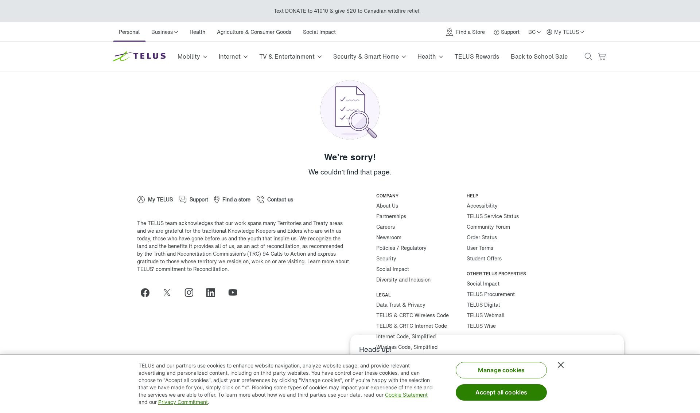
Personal (129, 32)
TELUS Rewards (477, 56)
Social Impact (319, 32)
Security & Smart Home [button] (366, 56)
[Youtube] (235, 292)
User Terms (480, 248)
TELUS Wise (481, 326)
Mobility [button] (189, 56)
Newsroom (388, 237)
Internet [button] (230, 56)
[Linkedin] (214, 292)
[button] (588, 56)
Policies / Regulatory (401, 248)
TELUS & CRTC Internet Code (411, 326)
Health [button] (426, 56)
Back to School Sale (539, 56)
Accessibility (482, 205)
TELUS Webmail (486, 315)
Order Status (482, 237)
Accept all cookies (501, 392)
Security (386, 258)
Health (197, 32)
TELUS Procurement (491, 294)
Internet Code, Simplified (406, 336)
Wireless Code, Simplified (407, 347)
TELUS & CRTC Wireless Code (412, 315)
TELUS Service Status (493, 216)
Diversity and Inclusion (403, 279)
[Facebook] (148, 292)
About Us (387, 205)
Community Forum (488, 227)
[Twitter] (170, 292)
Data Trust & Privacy (400, 304)
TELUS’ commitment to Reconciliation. (183, 269)
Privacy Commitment (183, 402)
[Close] (561, 365)
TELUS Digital (483, 304)
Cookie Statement (406, 395)
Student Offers (484, 258)
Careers (385, 227)
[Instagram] (192, 292)
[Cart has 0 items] (602, 56)
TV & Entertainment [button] (287, 56)
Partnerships (391, 216)
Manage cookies (501, 370)
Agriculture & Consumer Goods (254, 32)
